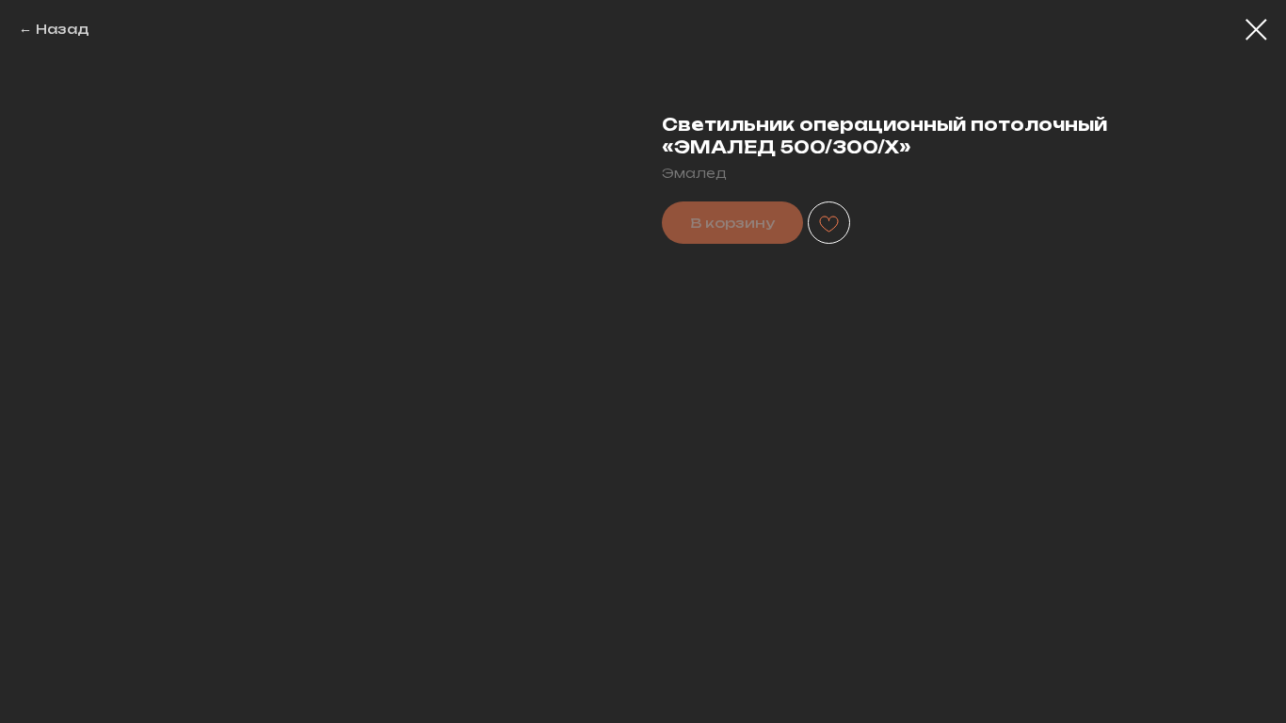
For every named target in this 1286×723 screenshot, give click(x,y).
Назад (62, 29)
